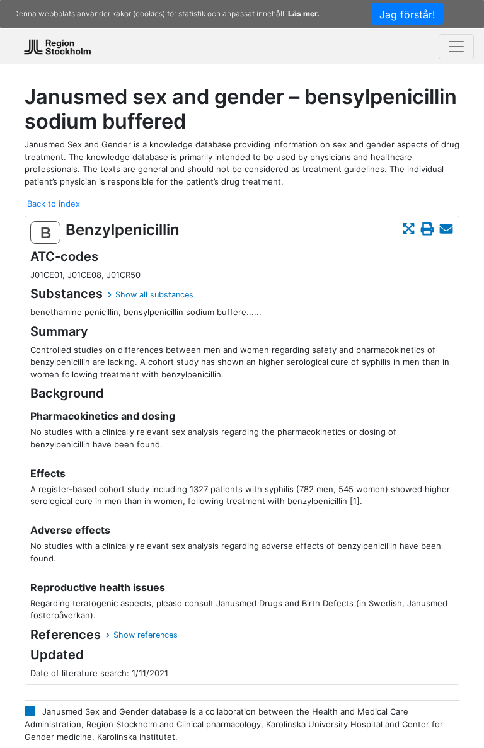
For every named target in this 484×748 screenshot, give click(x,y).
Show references (145, 635)
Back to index (53, 204)
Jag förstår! (407, 14)
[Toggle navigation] (456, 46)
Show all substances (154, 294)
